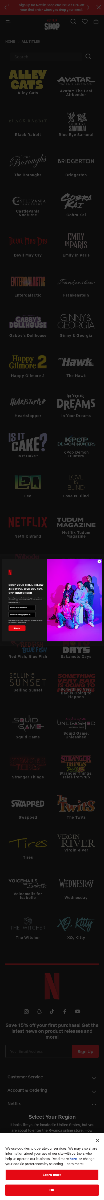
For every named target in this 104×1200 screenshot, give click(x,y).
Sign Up (17, 628)
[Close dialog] (99, 561)
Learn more (52, 1175)
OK (51, 1190)
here (73, 1159)
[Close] (97, 1140)
